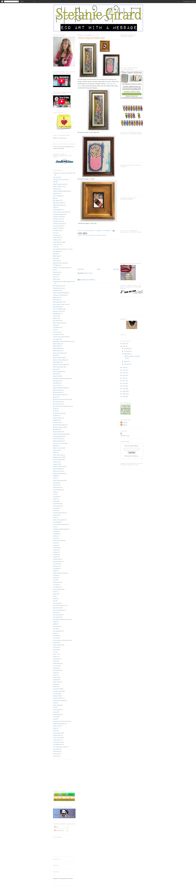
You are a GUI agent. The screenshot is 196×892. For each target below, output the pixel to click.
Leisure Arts (56, 332)
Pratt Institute (57, 381)
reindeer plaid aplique (59, 700)
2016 (124, 373)
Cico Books (56, 230)
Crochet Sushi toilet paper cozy (61, 249)
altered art (56, 485)
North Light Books (58, 367)
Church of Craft (57, 228)
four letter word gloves (59, 605)
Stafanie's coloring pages (60, 138)
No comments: (107, 230)
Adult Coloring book (59, 184)
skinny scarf (56, 726)
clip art (55, 543)
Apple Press (56, 193)
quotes (55, 686)
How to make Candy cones (60, 304)
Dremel (55, 254)
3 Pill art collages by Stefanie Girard (91, 38)
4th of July (56, 177)
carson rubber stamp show (60, 524)
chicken (55, 538)
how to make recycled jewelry (61, 640)
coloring (55, 550)
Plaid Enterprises (57, 371)
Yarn (54, 478)
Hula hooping (57, 307)
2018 (124, 367)
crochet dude (56, 559)
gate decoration (57, 615)
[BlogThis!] (80, 233)
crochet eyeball (57, 561)
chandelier (56, 533)
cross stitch (56, 564)
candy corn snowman (59, 520)
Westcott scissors (57, 471)
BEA (54, 198)
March (126, 361)
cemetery (55, 531)
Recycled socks (57, 401)
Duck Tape (56, 256)
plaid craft (56, 677)
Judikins (55, 318)
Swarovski (56, 450)
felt (54, 596)
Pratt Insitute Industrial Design (61, 378)
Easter (54, 258)
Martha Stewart (57, 351)
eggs (54, 580)
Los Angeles (56, 339)
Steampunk (56, 429)
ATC (54, 182)
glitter (54, 622)
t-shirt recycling (57, 737)
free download (57, 608)
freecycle (55, 612)
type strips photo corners (60, 747)
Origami (55, 369)
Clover (55, 233)
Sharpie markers (57, 418)
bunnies (55, 515)
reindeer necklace (58, 698)
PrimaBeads (56, 383)
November (127, 351)
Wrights (55, 476)
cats (54, 527)
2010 (124, 388)
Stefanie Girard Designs (59, 434)
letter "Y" (55, 654)
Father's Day (56, 272)
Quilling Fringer (57, 390)
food (54, 601)
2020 (124, 343)
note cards (56, 666)
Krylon (55, 325)
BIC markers (56, 200)
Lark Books (56, 327)
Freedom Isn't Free (58, 288)
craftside (55, 554)
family (55, 594)
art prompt (56, 496)
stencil (55, 730)
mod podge (56, 659)
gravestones (56, 626)
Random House (57, 392)
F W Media (56, 265)
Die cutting (56, 251)
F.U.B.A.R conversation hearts (61, 267)
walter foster (56, 751)
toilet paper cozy (57, 742)
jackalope (55, 642)
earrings (55, 577)
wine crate (56, 756)
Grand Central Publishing (60, 293)
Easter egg (56, 260)
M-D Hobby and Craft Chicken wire (63, 341)
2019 (124, 346)
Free (121, 436)
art (54, 494)
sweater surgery (57, 733)
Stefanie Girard (57, 432)
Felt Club (55, 274)
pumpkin (55, 679)
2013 (124, 381)
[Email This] (78, 233)
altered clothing (57, 489)
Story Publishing (57, 438)
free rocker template (58, 610)
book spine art (57, 506)
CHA (54, 207)
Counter (127, 436)
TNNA (55, 452)
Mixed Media (57, 362)
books (54, 510)
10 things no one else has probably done (64, 173)
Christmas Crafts (57, 217)
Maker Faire (56, 346)
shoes (54, 719)
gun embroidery (57, 631)
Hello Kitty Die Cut (58, 302)
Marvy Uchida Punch (59, 353)
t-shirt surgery (57, 740)
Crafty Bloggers (57, 242)
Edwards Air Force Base (59, 263)
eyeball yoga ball (58, 589)
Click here (56, 146)
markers (55, 656)
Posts (57, 827)
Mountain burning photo (60, 364)
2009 (124, 391)
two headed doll (57, 744)
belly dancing (57, 503)
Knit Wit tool (56, 320)
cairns (54, 517)
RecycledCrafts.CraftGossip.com (62, 406)
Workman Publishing (59, 473)
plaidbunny (124, 425)
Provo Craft (56, 385)
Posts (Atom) (88, 273)
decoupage (56, 568)
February (126, 364)
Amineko (55, 189)
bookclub (55, 508)
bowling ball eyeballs (59, 513)
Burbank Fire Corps (58, 205)
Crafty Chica (56, 244)
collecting (56, 547)
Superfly (55, 446)
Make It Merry (57, 344)
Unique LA (56, 464)
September (127, 354)
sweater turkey (57, 735)
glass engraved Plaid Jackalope (61, 619)
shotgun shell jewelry (59, 723)
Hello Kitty (56, 299)
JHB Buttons (56, 313)
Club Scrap (56, 235)
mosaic (55, 661)
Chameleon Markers (58, 214)
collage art (90, 235)
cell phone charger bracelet (60, 529)
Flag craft (55, 279)
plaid (54, 675)
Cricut (55, 247)
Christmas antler (57, 221)
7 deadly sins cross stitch (60, 179)
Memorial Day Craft (58, 357)
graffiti (55, 624)
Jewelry (55, 316)
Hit (124, 436)
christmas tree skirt (58, 540)
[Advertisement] (93, 253)
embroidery (56, 582)
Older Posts (116, 269)
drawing (55, 575)
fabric (54, 591)
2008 (124, 394)
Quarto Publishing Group (60, 388)
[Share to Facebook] (84, 233)
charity (55, 536)
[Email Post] (113, 230)
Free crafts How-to (58, 286)
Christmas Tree (57, 219)
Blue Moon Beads (58, 203)
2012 (124, 383)
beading (55, 501)
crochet (55, 557)
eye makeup (56, 587)
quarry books (56, 682)
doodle (55, 571)
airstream (55, 483)
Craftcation (56, 240)
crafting (55, 552)
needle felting (57, 663)
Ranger (55, 397)
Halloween (56, 297)
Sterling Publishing (58, 436)
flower (54, 598)
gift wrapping (57, 617)
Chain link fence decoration (60, 212)
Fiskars (55, 277)
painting (55, 668)
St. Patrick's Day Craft (59, 427)
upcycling (56, 749)
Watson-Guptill (57, 469)
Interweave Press (57, 311)
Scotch (55, 411)
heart (54, 633)
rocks (54, 703)
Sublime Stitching (58, 441)
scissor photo (56, 710)
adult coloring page (58, 480)
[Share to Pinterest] (86, 233)
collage (55, 545)
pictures (55, 672)
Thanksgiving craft (58, 457)
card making (56, 522)
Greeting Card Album (59, 295)
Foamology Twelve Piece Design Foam (64, 281)
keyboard (55, 647)
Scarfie (55, 408)
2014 (124, 378)
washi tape (56, 754)
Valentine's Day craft (58, 466)
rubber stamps (57, 705)
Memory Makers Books (59, 360)
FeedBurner (135, 456)
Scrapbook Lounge (58, 413)
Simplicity (56, 420)
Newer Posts (81, 269)
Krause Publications (58, 323)
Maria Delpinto (57, 348)
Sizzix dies (56, 422)
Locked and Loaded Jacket (60, 337)
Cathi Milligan (57, 209)
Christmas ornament (58, 223)
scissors (55, 712)
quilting (55, 684)
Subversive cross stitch (59, 443)
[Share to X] (82, 233)
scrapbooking (57, 714)
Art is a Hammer (57, 196)
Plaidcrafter (124, 422)
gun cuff (55, 628)
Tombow (55, 462)
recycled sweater (57, 691)
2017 (124, 370)
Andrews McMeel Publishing (61, 191)
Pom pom (55, 374)
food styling (56, 603)
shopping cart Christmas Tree (61, 721)
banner (55, 499)
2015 (124, 375)
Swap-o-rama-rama (58, 448)
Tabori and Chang (58, 455)
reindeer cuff (56, 696)
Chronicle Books (57, 226)
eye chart (55, 585)
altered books (57, 487)
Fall (54, 270)
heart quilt (56, 635)
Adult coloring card (58, 186)
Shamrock (56, 415)
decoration (56, 566)
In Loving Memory (58, 309)
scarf (54, 707)
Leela (54, 330)
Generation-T (56, 290)
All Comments (60, 830)
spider (54, 728)
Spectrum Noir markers (59, 425)
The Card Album (57, 459)
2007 (124, 396)
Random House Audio (59, 394)
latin (54, 652)
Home (98, 269)
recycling (55, 693)
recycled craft (57, 689)
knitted (55, 649)
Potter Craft (56, 376)
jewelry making (57, 645)
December (127, 348)
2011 (124, 386)
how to (55, 638)
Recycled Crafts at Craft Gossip (61, 399)
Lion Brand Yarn (57, 334)
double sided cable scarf (59, 573)
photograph (56, 670)
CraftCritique (56, 237)
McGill (55, 355)
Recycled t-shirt (57, 404)
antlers (55, 492)
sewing (55, 716)
